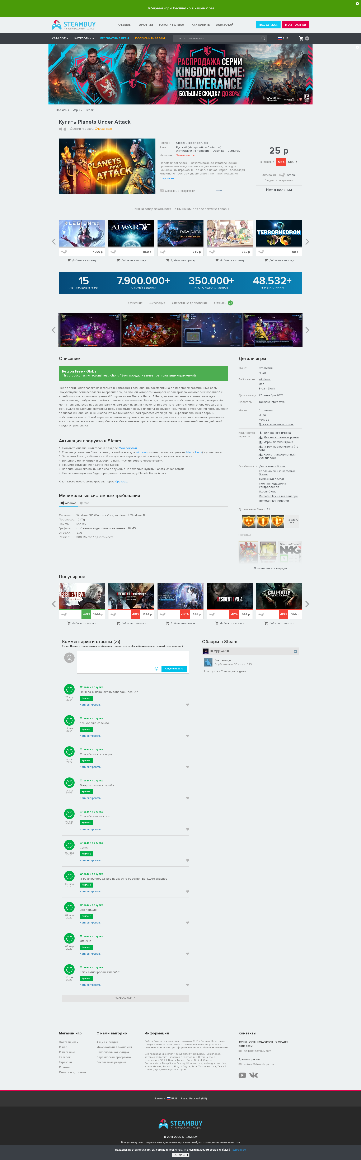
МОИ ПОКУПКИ (295, 25)
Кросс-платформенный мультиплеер (277, 456)
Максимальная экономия (114, 1047)
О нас (63, 1047)
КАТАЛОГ (59, 38)
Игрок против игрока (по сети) (278, 448)
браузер (121, 481)
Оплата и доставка (72, 1072)
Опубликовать (174, 668)
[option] (82, 241)
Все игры (62, 110)
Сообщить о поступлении (180, 191)
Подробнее (167, 178)
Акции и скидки (107, 1042)
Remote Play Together (274, 500)
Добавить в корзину (84, 260)
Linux (198, 452)
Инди (262, 372)
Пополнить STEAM (150, 38)
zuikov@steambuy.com (259, 1064)
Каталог (64, 1057)
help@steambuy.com (257, 1051)
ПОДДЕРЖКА (268, 25)
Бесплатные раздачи (111, 1062)
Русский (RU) (198, 1098)
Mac (189, 452)
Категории (83, 38)
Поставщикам (68, 1042)
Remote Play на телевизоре (278, 496)
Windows (142, 452)
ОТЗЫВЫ (124, 25)
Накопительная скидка (113, 1052)
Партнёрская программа (114, 1057)
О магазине (67, 1052)
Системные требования (189, 303)
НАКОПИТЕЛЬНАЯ (172, 25)
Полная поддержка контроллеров (272, 485)
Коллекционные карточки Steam (277, 472)
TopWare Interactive (272, 402)
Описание (135, 303)
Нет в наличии (279, 189)
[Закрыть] (357, 3)
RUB (286, 38)
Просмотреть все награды (270, 568)
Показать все (292, 521)
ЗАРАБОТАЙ (224, 25)
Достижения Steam (272, 466)
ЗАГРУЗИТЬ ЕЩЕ (125, 998)
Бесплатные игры (114, 38)
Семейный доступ (271, 479)
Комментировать (90, 704)
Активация (157, 303)
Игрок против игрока (278, 442)
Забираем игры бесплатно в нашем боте (180, 8)
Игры (76, 110)
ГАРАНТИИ (145, 25)
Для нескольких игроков (276, 424)
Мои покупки (128, 448)
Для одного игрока (277, 433)
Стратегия (266, 368)
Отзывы (223, 303)
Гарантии (65, 1062)
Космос (264, 419)
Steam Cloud (267, 491)
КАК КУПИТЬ (201, 25)
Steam (90, 110)
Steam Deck (267, 388)
